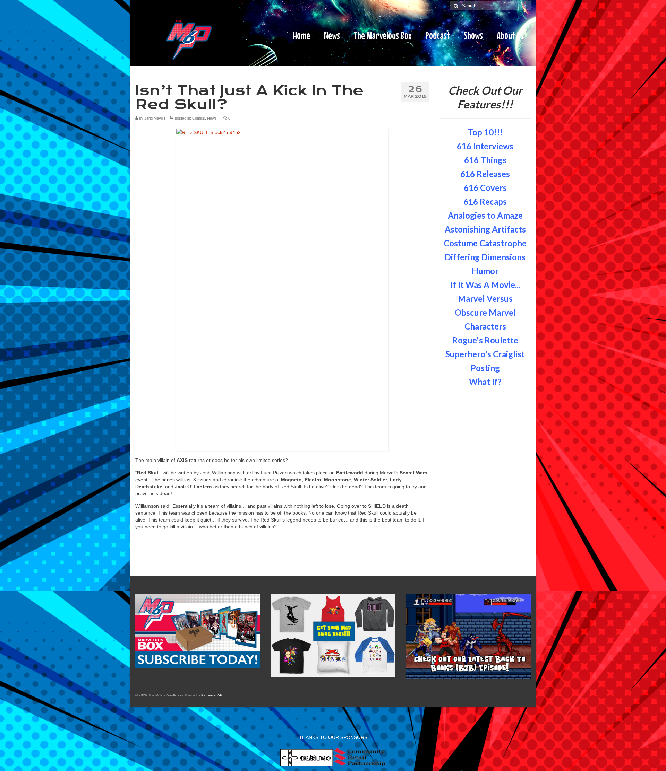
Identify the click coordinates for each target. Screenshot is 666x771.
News (212, 118)
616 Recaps (485, 201)
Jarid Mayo (153, 118)
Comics (198, 118)
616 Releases (485, 174)
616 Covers (485, 188)
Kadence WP (211, 695)
